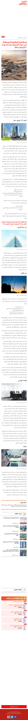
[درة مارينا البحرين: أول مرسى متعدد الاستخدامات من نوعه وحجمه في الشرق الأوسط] (23, 556)
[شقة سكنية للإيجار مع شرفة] (23, 615)
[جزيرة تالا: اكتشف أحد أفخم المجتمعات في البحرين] (23, 540)
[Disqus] (14, 650)
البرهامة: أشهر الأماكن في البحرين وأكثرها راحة (11, 518)
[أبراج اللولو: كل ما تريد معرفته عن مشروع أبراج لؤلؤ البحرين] (23, 548)
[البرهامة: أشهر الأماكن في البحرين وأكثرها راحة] (23, 524)
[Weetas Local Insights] (22, 3)
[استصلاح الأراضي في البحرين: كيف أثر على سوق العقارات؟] (23, 532)
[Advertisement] (14, 20)
